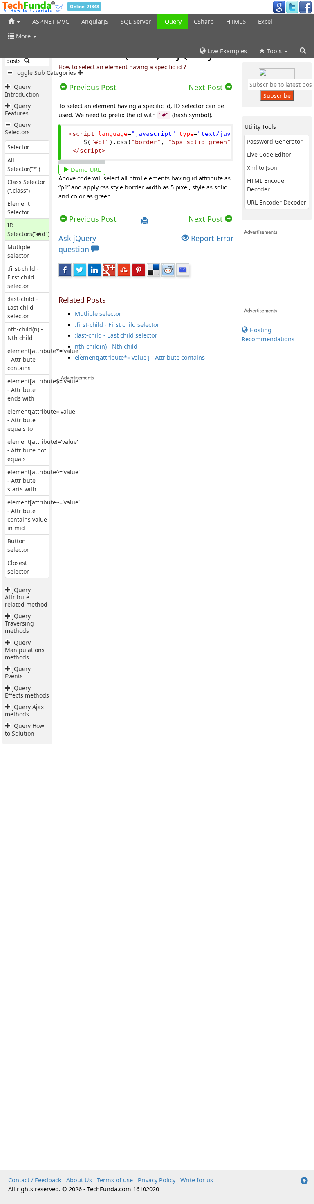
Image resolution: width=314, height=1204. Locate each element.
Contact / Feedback (34, 1180)
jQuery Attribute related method (26, 597)
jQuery (172, 21)
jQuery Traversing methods (19, 623)
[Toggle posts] (8, 86)
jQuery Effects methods (27, 691)
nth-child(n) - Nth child (106, 346)
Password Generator (275, 141)
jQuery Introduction (22, 90)
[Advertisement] (145, 774)
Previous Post (92, 219)
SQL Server (136, 21)
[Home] (14, 21)
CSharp (204, 21)
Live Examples (226, 51)
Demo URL (85, 169)
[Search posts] (27, 61)
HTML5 (236, 21)
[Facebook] (305, 6)
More (23, 36)
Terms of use (115, 1180)
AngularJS (94, 21)
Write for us (196, 1180)
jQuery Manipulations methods (25, 650)
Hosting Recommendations (268, 334)
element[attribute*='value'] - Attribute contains (140, 357)
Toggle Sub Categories (45, 73)
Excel (265, 21)
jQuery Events (18, 672)
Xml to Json (262, 167)
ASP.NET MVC (50, 21)
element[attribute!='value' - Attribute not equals (42, 450)
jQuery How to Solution (24, 729)
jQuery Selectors (18, 128)
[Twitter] (292, 6)
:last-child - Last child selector (22, 307)
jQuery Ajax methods (24, 710)
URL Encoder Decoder (276, 202)
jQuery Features (18, 109)
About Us (79, 1180)
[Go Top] (304, 1181)
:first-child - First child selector (23, 277)
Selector (18, 147)
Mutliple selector (98, 313)
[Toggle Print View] (144, 221)
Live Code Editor (269, 154)
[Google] (279, 6)
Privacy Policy (156, 1180)
